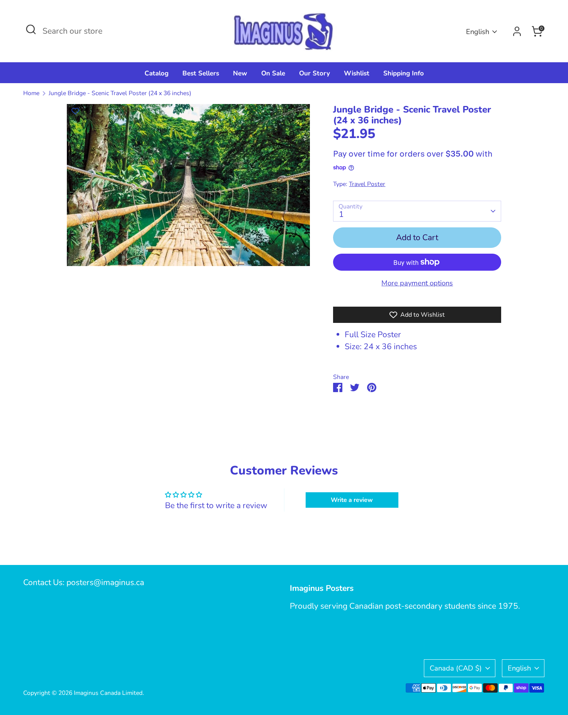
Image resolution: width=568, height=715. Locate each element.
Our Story (314, 73)
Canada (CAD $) (456, 668)
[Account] (517, 31)
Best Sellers (200, 73)
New (240, 73)
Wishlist (356, 73)
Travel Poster (367, 184)
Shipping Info (403, 73)
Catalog (156, 73)
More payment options (417, 283)
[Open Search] (31, 29)
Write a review (352, 500)
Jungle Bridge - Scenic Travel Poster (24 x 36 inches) (120, 93)
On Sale (273, 73)
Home (31, 93)
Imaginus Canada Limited (108, 693)
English (477, 31)
